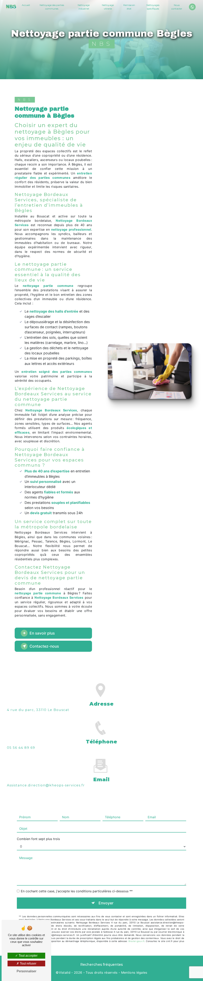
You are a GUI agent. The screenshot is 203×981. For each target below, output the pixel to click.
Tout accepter (27, 955)
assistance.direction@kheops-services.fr (46, 785)
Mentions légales (134, 972)
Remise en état (129, 7)
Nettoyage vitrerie (108, 7)
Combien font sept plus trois (38, 839)
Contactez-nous (44, 646)
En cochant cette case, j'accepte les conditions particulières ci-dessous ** (77, 891)
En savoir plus (42, 633)
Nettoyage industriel (84, 7)
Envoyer (106, 903)
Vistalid (65, 972)
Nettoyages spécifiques (153, 7)
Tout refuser (27, 963)
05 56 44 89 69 (21, 748)
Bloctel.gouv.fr (136, 941)
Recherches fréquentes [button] (101, 964)
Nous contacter (176, 7)
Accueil (26, 5)
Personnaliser (26, 971)
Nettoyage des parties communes (52, 7)
